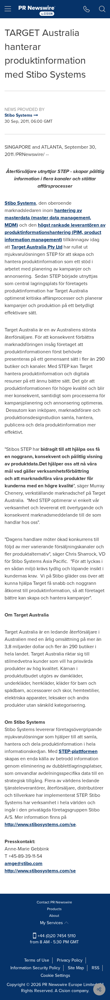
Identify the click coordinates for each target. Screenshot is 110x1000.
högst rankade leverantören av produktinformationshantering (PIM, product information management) (55, 232)
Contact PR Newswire (54, 902)
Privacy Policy (69, 960)
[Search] (102, 9)
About (54, 915)
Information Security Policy (35, 968)
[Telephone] (86, 9)
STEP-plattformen (78, 751)
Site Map (76, 968)
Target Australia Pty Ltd (36, 246)
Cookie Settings (55, 975)
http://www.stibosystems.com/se (40, 824)
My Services (52, 923)
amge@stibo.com (23, 863)
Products (54, 909)
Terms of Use (36, 960)
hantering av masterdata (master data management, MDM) (48, 217)
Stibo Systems (20, 203)
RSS (95, 968)
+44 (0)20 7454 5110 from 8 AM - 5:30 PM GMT (54, 939)
